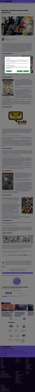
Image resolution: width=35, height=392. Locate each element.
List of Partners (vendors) (8, 68)
